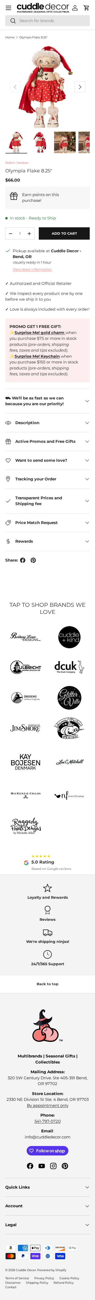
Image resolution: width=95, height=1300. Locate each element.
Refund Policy (64, 1282)
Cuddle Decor (26, 1270)
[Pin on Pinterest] (33, 560)
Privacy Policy (44, 1278)
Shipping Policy (37, 1282)
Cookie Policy (69, 1278)
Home (10, 37)
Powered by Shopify (51, 1270)
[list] (47, 87)
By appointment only (47, 1105)
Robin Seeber (16, 163)
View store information (32, 269)
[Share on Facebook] (22, 560)
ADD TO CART (64, 233)
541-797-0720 (48, 1121)
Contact (10, 1287)
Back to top (47, 984)
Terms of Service (17, 1278)
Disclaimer (13, 1282)
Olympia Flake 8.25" (33, 37)
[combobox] (47, 20)
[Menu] (8, 8)
